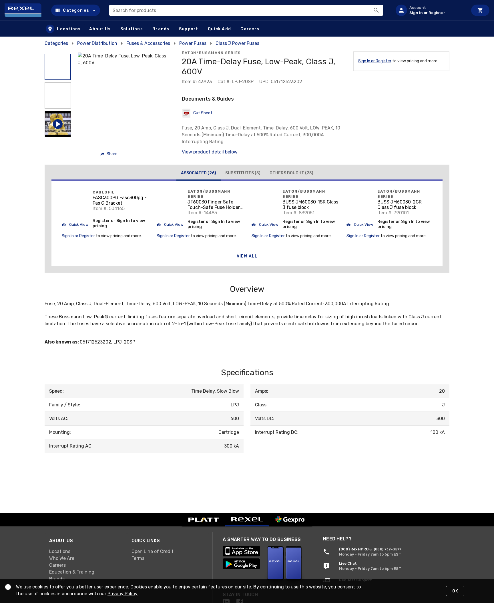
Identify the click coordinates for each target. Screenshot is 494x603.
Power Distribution (97, 43)
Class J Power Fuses (237, 43)
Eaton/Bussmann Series (211, 53)
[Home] (26, 10)
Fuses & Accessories (148, 43)
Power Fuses (192, 43)
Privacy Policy (122, 593)
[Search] (376, 10)
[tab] (198, 174)
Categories (56, 43)
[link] (86, 551)
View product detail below (210, 152)
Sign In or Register (374, 61)
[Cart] (480, 10)
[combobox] (246, 10)
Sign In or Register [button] (78, 235)
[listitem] (429, 10)
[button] (75, 10)
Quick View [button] (78, 224)
